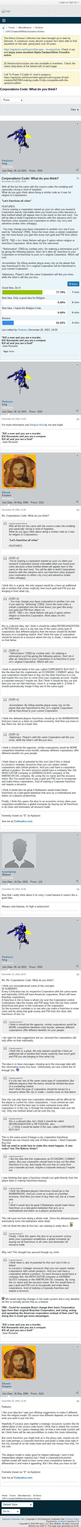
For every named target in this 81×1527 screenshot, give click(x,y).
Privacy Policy (72, 1519)
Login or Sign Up (68, 2)
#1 (78, 178)
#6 (78, 1401)
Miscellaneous (24, 27)
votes (76, 292)
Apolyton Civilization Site (13, 1519)
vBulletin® (62, 1521)
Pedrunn (7, 160)
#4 (78, 889)
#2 (78, 419)
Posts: (32, 170)
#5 (78, 974)
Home (4, 1495)
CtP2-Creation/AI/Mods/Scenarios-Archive (25, 31)
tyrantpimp (9, 871)
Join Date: (7, 170)
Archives (39, 27)
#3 (78, 510)
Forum (12, 27)
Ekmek (6, 492)
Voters (74, 284)
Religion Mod (37, 424)
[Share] (77, 169)
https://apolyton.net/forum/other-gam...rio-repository (32, 49)
